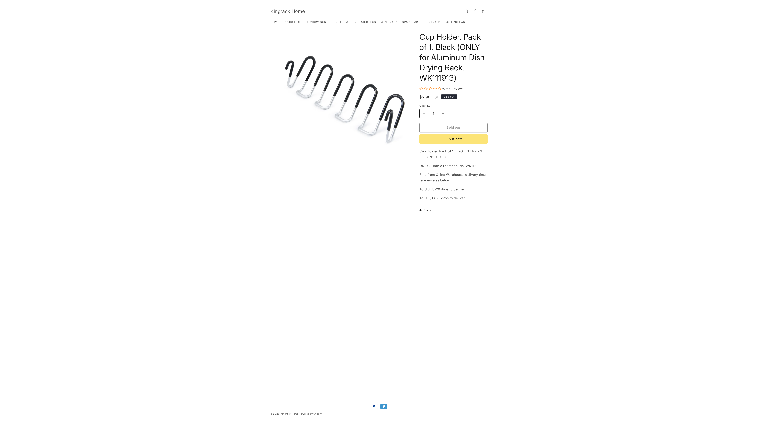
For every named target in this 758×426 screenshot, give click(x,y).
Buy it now (453, 139)
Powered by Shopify (311, 413)
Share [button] (427, 210)
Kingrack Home (289, 413)
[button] (466, 11)
